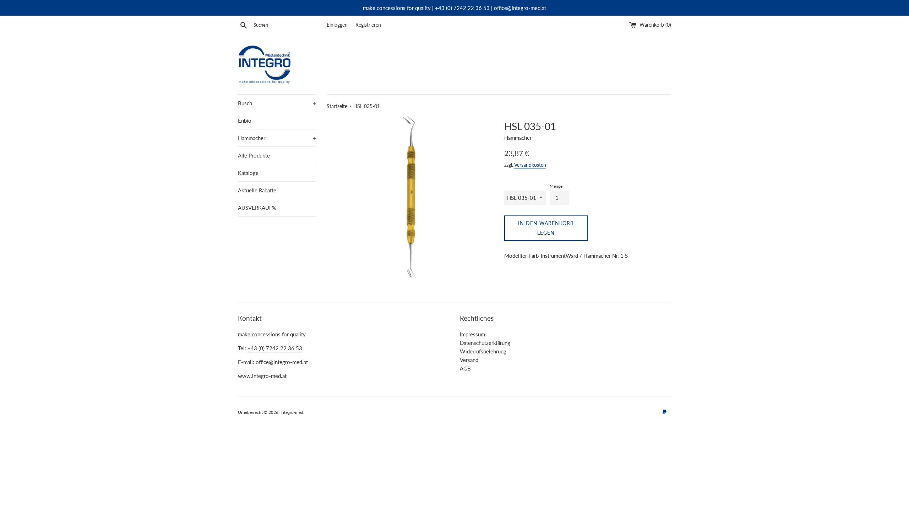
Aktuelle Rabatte (257, 190)
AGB (465, 368)
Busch (277, 103)
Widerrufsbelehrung (483, 351)
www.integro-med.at (262, 376)
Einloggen (337, 25)
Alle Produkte (254, 155)
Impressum (472, 334)
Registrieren (368, 25)
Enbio (244, 120)
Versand (469, 360)
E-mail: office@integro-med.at (273, 362)
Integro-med (292, 412)
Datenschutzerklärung (485, 343)
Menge (556, 186)
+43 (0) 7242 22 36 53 (274, 348)
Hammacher (277, 138)
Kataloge (248, 173)
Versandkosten (530, 165)
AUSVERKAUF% (257, 207)
